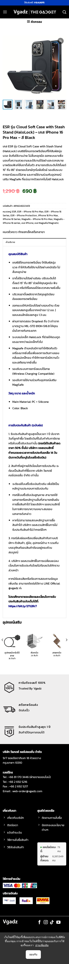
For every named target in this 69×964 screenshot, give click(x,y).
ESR (14, 211)
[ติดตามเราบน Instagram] (46, 922)
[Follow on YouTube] (58, 922)
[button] (5, 11)
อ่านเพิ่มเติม (42, 945)
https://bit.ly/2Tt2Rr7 (22, 606)
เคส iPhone (27, 223)
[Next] (66, 647)
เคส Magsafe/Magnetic (46, 223)
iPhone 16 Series (11, 219)
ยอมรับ (33, 954)
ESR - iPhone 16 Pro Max (30, 211)
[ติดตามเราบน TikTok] (52, 922)
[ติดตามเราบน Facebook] (39, 922)
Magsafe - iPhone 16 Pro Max (37, 219)
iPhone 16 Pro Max (48, 215)
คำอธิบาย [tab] (10, 242)
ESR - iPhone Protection (23, 215)
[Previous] (2, 647)
